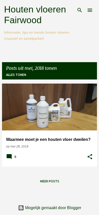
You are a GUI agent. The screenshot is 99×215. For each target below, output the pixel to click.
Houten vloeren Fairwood (35, 14)
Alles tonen (16, 74)
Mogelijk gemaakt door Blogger (52, 208)
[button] (90, 157)
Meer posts (49, 181)
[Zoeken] (80, 10)
